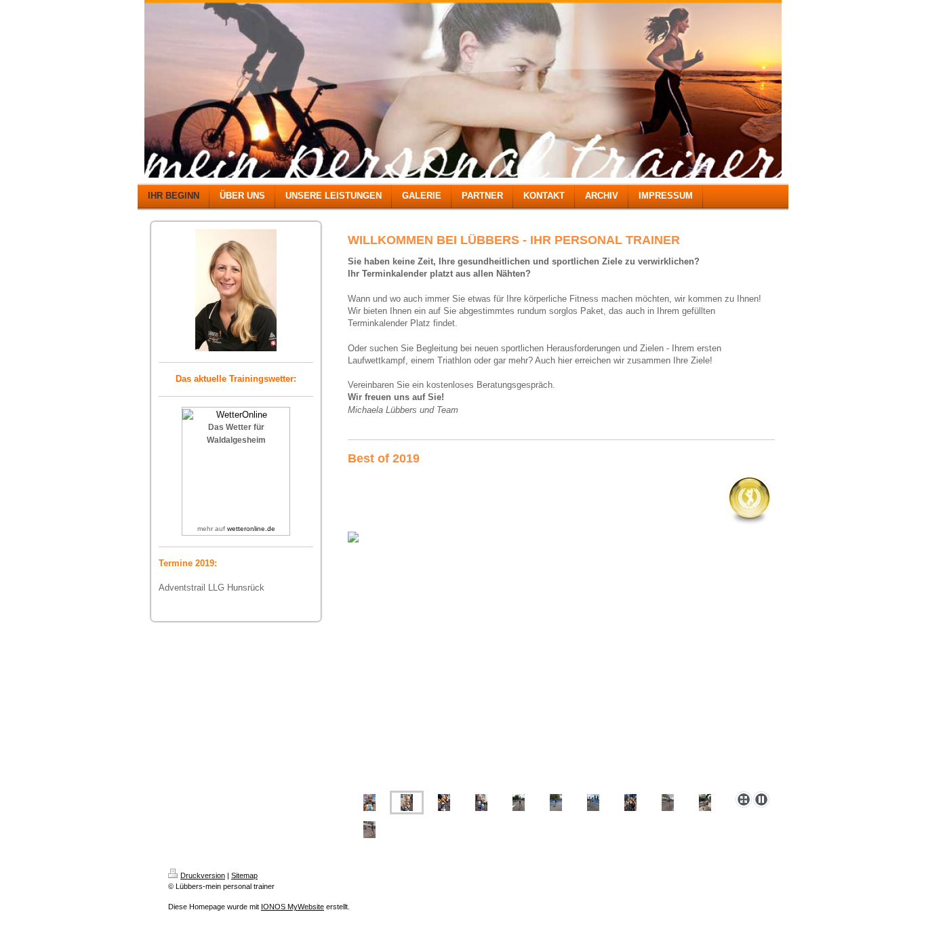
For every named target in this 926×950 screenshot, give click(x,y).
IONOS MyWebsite (292, 907)
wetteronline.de (251, 528)
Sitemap (244, 875)
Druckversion (202, 875)
